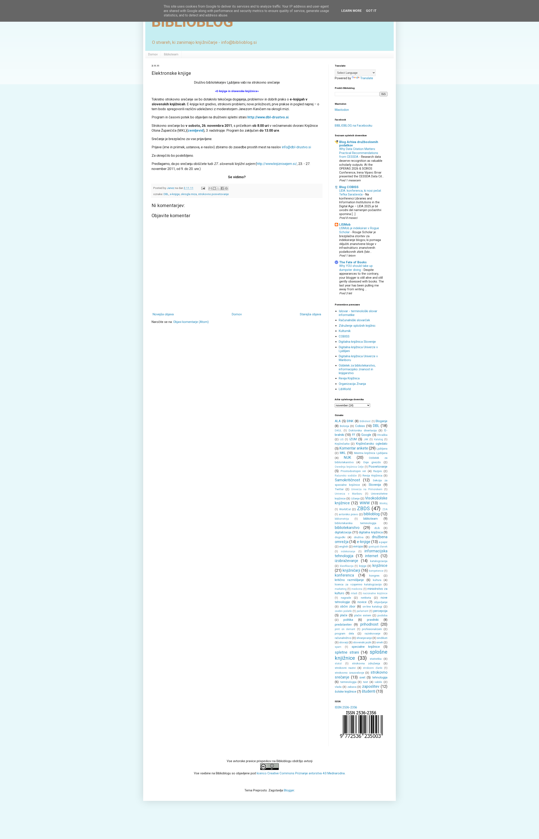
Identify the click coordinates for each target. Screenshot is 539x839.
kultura (377, 580)
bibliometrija (342, 518)
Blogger (289, 790)
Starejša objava (310, 314)
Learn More (351, 11)
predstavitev (343, 624)
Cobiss (360, 426)
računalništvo (343, 638)
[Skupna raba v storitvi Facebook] (222, 188)
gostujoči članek (377, 546)
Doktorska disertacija (363, 430)
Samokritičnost (347, 480)
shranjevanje (364, 638)
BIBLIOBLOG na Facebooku (353, 125)
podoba (382, 615)
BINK (350, 421)
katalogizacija (378, 561)
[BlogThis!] (214, 188)
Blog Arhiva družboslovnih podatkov (358, 143)
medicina (356, 588)
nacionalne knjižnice (375, 593)
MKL (343, 453)
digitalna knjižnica (371, 532)
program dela (344, 633)
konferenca (344, 575)
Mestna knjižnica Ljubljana (370, 453)
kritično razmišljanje (349, 580)
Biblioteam (171, 54)
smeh (379, 642)
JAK (366, 439)
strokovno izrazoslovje (349, 672)
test (365, 682)
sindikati (382, 638)
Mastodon (342, 110)
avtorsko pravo (348, 514)
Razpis (377, 471)
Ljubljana (381, 448)
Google (366, 435)
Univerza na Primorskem (366, 489)
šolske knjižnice (345, 691)
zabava (351, 686)
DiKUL (338, 430)
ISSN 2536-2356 (346, 707)
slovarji (343, 642)
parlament (362, 611)
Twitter (339, 489)
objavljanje (380, 602)
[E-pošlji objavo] (203, 188)
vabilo (378, 682)
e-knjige (175, 194)
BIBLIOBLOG (192, 21)
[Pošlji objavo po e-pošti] (210, 188)
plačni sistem (362, 615)
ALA (338, 421)
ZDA (384, 509)
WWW (365, 503)
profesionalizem (372, 629)
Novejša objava (163, 314)
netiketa (366, 597)
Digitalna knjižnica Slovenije (357, 342)
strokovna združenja (366, 663)
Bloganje (381, 421)
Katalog (378, 439)
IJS (341, 439)
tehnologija (379, 677)
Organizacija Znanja (352, 384)
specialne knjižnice (366, 647)
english (343, 546)
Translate (366, 78)
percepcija (380, 611)
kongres (374, 575)
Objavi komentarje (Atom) (191, 322)
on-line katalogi (372, 606)
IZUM (353, 439)
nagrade (346, 597)
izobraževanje (346, 560)
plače (343, 615)
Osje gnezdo (372, 462)
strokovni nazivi (345, 667)
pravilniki (373, 620)
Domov (153, 54)
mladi (354, 593)
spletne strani (347, 652)
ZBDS (363, 508)
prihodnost (369, 624)
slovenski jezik (362, 642)
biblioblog (372, 514)
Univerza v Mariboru (348, 493)
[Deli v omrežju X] (218, 188)
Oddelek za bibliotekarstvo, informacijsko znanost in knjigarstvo (357, 369)
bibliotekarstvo (347, 527)
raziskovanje (372, 633)
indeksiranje (348, 551)
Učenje (355, 498)
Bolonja (344, 426)
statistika (376, 658)
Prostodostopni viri (353, 471)
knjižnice (379, 565)
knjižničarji (351, 570)
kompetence (376, 570)
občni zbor (348, 606)
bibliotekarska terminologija (355, 523)
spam (338, 646)
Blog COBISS (349, 187)
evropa (358, 546)
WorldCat (345, 509)
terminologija (348, 682)
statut (338, 663)
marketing (341, 588)
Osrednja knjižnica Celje (349, 466)
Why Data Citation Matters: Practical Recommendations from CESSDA (358, 152)
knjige (362, 565)
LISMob (345, 224)
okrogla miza (189, 194)
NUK (347, 457)
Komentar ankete (353, 448)
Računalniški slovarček (354, 320)
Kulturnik (345, 331)
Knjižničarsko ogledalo (371, 444)
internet (371, 556)
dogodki (340, 537)
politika (348, 620)
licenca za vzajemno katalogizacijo (358, 584)
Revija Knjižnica (349, 378)
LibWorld (345, 389)
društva (358, 537)
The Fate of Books (353, 262)
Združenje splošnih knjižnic (357, 326)
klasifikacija (347, 566)
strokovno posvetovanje (213, 194)
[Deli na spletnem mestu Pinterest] (226, 188)
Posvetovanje (378, 466)
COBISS (344, 336)
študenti (368, 691)
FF (353, 435)
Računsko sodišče (346, 475)
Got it (371, 11)
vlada (338, 686)
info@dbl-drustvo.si (296, 147)
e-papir (383, 542)
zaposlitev (370, 686)
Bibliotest (365, 421)
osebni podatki (343, 611)
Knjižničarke (342, 443)
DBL (166, 194)
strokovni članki (372, 667)
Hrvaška (382, 434)
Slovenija (375, 485)
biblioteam (370, 519)
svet (362, 677)
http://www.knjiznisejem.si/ (277, 164)
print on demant (345, 629)
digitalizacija (343, 532)
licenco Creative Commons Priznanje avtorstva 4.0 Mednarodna (301, 773)
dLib (377, 528)
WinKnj (383, 503)
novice (362, 602)
